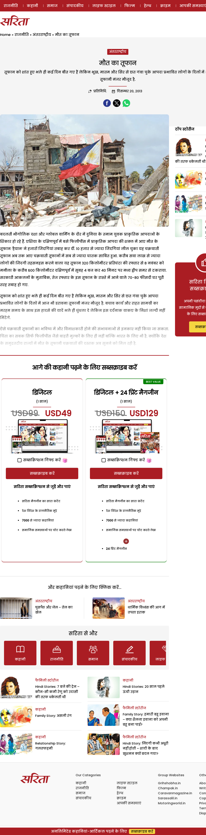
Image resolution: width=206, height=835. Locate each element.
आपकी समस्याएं (129, 803)
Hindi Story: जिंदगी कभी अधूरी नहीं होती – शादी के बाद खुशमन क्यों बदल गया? (145, 748)
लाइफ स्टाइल (104, 5)
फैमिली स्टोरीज (47, 680)
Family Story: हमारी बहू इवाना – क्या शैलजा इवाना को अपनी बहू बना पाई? (146, 719)
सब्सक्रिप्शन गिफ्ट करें (41, 459)
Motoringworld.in (171, 803)
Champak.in (168, 788)
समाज (52, 5)
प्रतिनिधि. (100, 91)
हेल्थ (147, 5)
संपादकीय (74, 5)
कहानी (32, 5)
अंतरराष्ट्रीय (42, 34)
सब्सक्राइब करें (42, 473)
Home (5, 34)
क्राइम (165, 5)
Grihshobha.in (169, 783)
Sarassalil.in (167, 798)
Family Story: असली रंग (53, 715)
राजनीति (11, 5)
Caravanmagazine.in (175, 793)
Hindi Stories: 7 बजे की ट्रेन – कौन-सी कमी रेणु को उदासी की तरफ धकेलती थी (57, 691)
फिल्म (129, 5)
